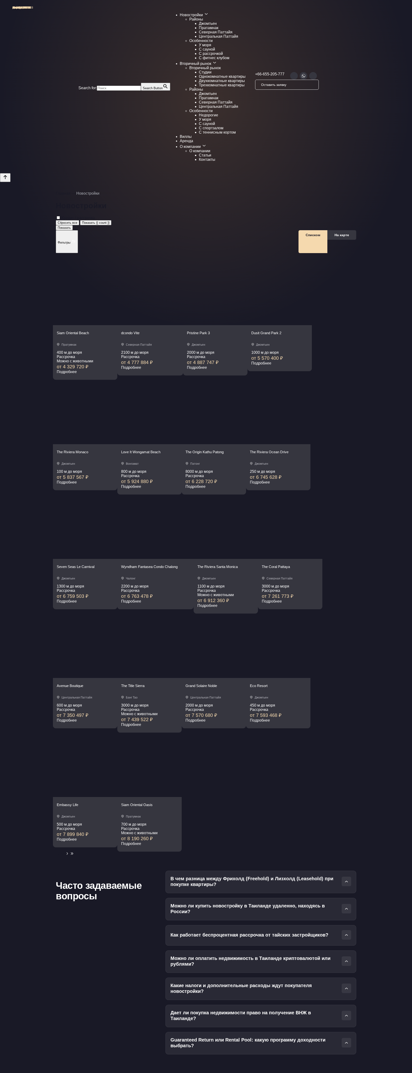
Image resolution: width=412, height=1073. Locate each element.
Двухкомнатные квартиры (222, 81)
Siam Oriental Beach (73, 333)
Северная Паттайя (215, 32)
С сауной (207, 49)
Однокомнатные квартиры (222, 76)
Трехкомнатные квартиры (222, 85)
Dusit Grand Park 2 (266, 333)
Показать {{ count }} (95, 222)
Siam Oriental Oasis (137, 805)
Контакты (207, 159)
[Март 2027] (85, 558)
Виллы (186, 137)
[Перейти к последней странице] (72, 854)
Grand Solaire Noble (201, 686)
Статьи (205, 155)
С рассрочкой (211, 54)
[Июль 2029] (85, 677)
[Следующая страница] (67, 854)
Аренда (186, 141)
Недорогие (208, 115)
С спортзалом (211, 128)
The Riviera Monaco (72, 452)
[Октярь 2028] (214, 677)
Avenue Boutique (70, 686)
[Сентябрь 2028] (149, 677)
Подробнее (67, 372)
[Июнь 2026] (278, 677)
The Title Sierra (132, 686)
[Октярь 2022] (279, 324)
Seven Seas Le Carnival (75, 567)
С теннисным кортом (217, 132)
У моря (205, 45)
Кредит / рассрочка (78, 218)
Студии (205, 72)
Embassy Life (67, 805)
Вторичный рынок (196, 64)
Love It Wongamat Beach (140, 452)
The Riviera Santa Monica (217, 567)
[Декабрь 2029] (149, 443)
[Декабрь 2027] (215, 324)
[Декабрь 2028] (150, 324)
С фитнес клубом (214, 58)
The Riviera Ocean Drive (269, 452)
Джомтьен (208, 23)
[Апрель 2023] (278, 443)
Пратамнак (208, 28)
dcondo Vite (130, 333)
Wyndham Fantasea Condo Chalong (149, 567)
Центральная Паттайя (218, 36)
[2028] (85, 324)
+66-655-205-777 (269, 74)
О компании (191, 147)
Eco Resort (259, 686)
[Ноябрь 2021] (85, 443)
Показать (64, 227)
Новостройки (192, 15)
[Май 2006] (214, 443)
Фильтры (64, 242)
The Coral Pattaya (276, 567)
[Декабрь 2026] (290, 558)
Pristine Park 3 (198, 333)
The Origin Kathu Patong (204, 452)
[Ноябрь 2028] (226, 558)
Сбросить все (67, 222)
